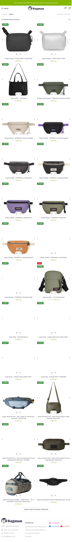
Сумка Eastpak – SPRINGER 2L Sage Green (53, 217)
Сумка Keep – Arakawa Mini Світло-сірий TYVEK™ (53, 337)
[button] (16, 54)
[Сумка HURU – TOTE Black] (18, 80)
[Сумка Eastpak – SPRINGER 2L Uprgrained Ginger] (18, 239)
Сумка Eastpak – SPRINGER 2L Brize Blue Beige (18, 297)
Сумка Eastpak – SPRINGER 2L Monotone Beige (18, 138)
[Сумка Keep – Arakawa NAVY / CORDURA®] (53, 358)
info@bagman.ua (9, 536)
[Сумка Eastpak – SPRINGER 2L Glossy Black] (18, 159)
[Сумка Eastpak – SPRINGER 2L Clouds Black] (53, 239)
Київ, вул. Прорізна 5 (11, 530)
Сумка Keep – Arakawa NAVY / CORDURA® (53, 377)
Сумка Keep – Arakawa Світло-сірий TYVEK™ (18, 377)
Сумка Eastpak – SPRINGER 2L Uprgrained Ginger (18, 257)
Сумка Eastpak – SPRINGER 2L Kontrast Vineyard (53, 138)
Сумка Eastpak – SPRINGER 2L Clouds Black (53, 257)
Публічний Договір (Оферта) (35, 530)
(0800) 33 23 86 (9, 533)
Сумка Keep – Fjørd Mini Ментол (18, 337)
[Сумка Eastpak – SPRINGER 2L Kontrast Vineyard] (53, 119)
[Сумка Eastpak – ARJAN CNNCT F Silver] (53, 40)
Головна (4, 14)
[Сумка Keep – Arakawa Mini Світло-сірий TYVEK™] (53, 318)
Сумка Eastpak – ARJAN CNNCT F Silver (53, 58)
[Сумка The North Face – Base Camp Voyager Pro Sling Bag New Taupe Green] (53, 398)
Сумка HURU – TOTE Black (18, 98)
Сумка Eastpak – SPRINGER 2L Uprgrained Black (53, 178)
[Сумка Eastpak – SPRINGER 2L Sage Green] (53, 199)
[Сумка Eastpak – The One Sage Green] (53, 278)
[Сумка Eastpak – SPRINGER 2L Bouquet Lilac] (18, 199)
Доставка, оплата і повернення (35, 527)
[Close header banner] (69, 3)
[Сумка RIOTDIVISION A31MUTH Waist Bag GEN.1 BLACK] (53, 481)
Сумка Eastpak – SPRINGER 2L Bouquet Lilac (18, 217)
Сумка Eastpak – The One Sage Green (53, 297)
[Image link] (11, 520)
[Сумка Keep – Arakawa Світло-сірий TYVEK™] (18, 358)
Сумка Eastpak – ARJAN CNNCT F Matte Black (18, 58)
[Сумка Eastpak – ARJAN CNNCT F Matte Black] (18, 40)
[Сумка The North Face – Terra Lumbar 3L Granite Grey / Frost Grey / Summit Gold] (18, 398)
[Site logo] (36, 8)
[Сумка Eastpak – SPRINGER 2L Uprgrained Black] (53, 159)
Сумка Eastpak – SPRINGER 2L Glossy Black (18, 178)
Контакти (28, 536)
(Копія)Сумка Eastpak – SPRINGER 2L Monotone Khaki (53, 98)
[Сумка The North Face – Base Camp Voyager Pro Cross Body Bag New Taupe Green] (53, 439)
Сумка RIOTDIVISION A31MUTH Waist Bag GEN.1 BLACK (53, 500)
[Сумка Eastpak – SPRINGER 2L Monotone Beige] (18, 119)
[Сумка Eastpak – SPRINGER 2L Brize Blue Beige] (18, 278)
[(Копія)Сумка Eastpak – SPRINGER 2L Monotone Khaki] (53, 80)
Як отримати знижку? (32, 533)
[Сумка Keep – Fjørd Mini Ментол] (18, 318)
